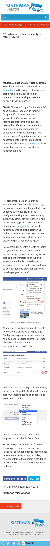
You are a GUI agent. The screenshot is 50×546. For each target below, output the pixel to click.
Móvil (11, 25)
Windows (43, 25)
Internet (36, 25)
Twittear (34, 478)
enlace (16, 342)
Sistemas (24, 7)
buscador (8, 90)
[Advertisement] (23, 60)
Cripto (5, 25)
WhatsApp (18, 25)
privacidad (34, 143)
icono (6, 265)
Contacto (28, 534)
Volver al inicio (13, 506)
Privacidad (37, 534)
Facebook (27, 25)
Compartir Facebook (15, 478)
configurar (21, 226)
